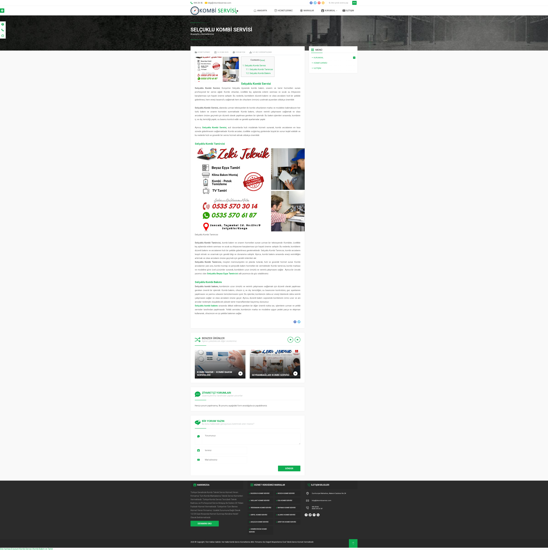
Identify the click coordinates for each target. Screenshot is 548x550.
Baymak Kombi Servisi (287, 508)
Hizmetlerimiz (285, 10)
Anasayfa (262, 10)
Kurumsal (330, 10)
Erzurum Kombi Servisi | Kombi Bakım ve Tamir (32, 549)
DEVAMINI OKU (205, 523)
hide (262, 60)
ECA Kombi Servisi (285, 500)
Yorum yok (240, 52)
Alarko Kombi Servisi (286, 515)
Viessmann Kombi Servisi (261, 508)
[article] (247, 258)
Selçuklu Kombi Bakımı (258, 73)
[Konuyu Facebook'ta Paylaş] (295, 321)
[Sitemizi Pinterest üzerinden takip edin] (319, 2)
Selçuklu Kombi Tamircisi (259, 69)
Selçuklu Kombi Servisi (254, 65)
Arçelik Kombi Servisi (259, 522)
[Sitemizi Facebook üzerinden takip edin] (311, 2)
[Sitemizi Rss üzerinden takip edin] (323, 2)
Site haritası (5, 549)
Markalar (309, 10)
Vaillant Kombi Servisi (260, 500)
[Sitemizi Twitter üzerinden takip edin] (315, 2)
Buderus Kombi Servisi (260, 493)
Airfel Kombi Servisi (259, 515)
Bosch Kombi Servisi (286, 493)
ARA (354, 3)
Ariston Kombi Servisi (287, 522)
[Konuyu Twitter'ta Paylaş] (299, 321)
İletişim (350, 10)
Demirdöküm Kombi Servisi (258, 530)
